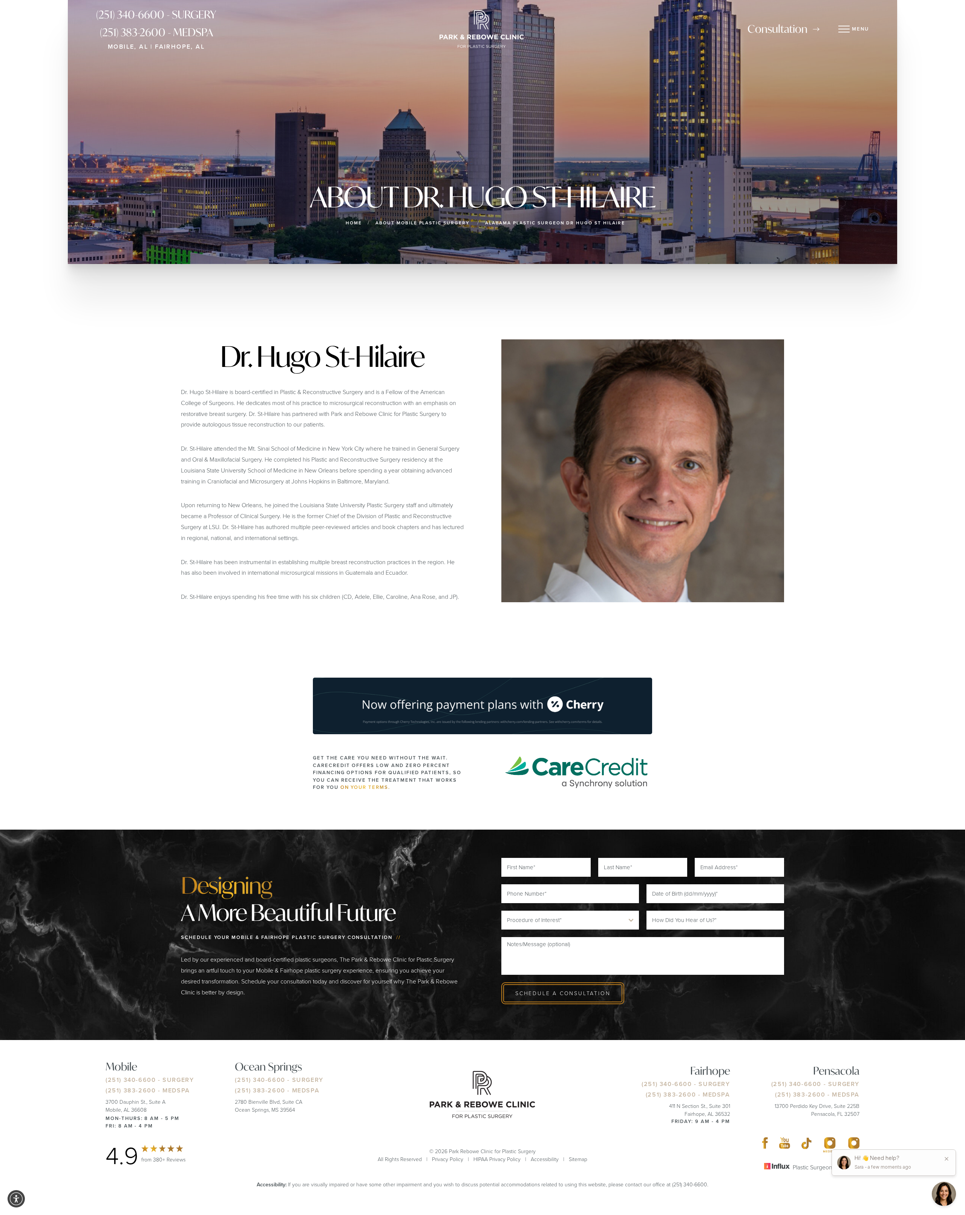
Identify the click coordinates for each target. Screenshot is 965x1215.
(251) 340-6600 (131, 1079)
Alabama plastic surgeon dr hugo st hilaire (555, 222)
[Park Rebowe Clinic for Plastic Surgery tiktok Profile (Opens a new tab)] (806, 1144)
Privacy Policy (447, 1159)
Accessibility (545, 1159)
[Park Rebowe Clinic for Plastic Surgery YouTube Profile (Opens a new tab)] (784, 1144)
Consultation (777, 29)
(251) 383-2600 (131, 1090)
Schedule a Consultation (562, 993)
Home (354, 222)
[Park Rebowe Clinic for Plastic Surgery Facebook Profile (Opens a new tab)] (765, 1144)
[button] (16, 1198)
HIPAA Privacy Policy (497, 1159)
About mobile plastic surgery (422, 222)
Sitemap (578, 1159)
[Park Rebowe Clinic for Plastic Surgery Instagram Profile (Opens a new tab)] (830, 1144)
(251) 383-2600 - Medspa (156, 32)
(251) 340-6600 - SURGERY (156, 14)
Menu (860, 28)
